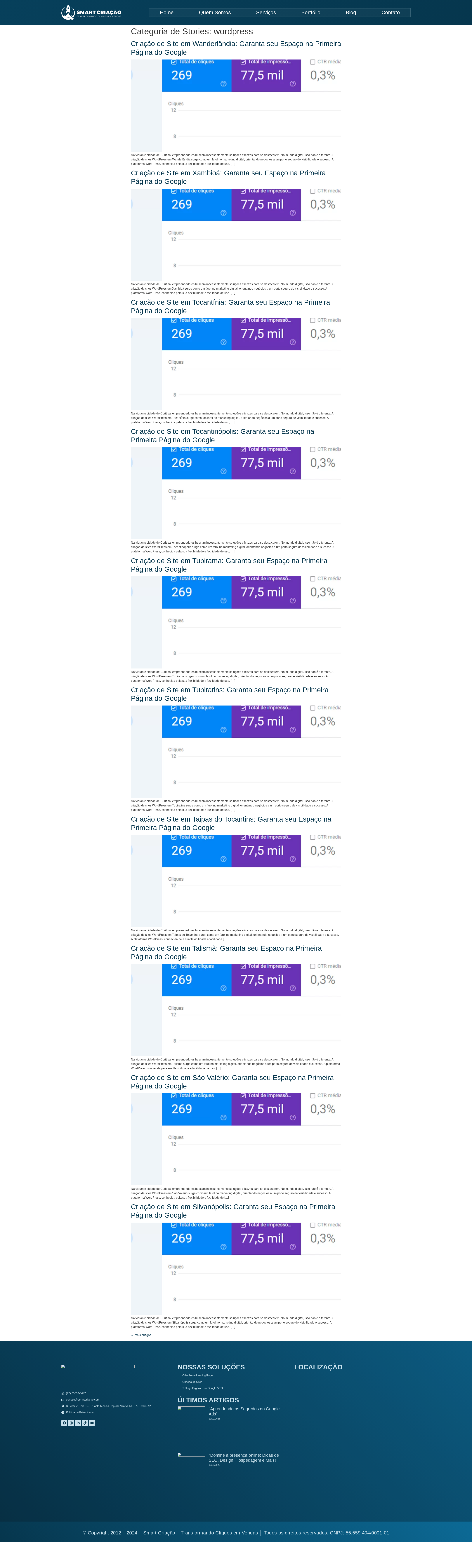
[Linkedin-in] (78, 1423)
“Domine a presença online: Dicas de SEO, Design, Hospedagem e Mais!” (244, 1458)
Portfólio (310, 12)
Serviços (266, 12)
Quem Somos (215, 12)
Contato (390, 12)
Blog (351, 12)
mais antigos (141, 1335)
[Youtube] (92, 1423)
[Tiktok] (85, 1423)
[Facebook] (64, 1423)
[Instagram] (71, 1423)
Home (167, 12)
